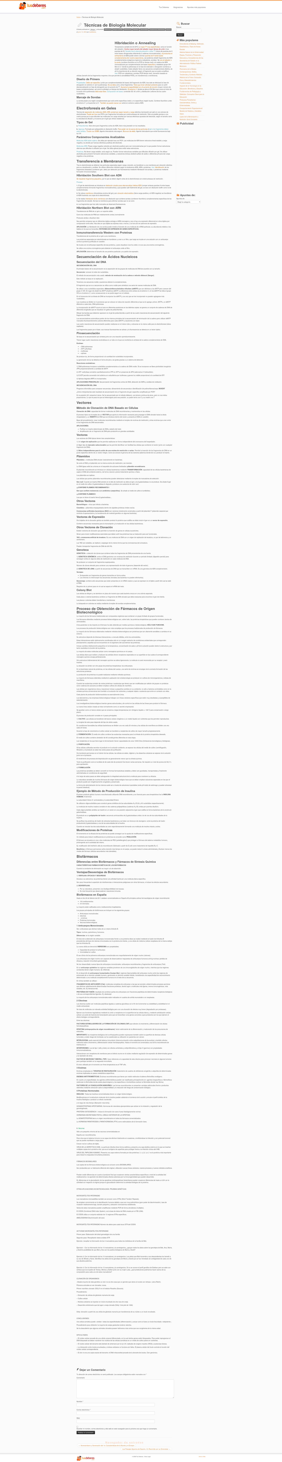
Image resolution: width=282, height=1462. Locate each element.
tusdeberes (92, 32)
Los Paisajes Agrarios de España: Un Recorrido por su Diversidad (146, 1449)
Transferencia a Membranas (157, 29)
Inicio (78, 17)
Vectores (168, 29)
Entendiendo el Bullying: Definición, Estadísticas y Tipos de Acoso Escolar (192, 46)
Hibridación (136, 29)
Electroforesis (127, 29)
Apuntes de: (180, 198)
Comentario (81, 1378)
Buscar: (179, 27)
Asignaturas (178, 7)
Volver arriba (202, 1456)
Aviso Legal (147, 1456)
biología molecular (117, 29)
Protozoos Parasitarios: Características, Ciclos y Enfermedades (188, 102)
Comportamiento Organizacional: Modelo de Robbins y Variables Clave (191, 111)
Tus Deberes (164, 7)
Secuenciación (144, 29)
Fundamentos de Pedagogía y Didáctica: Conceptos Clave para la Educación (192, 94)
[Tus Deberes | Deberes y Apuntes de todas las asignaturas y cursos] (32, 6)
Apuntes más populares (196, 7)
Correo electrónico (83, 1410)
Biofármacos (108, 29)
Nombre (80, 1401)
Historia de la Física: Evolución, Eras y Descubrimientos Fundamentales (190, 80)
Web (78, 1418)
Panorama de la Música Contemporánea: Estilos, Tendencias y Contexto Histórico (191, 72)
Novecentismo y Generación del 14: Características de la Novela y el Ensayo (106, 1445)
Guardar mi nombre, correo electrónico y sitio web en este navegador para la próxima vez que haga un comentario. (117, 1429)
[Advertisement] (95, 55)
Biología (93, 29)
